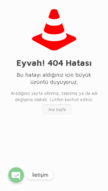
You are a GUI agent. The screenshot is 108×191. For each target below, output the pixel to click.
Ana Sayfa (57, 109)
